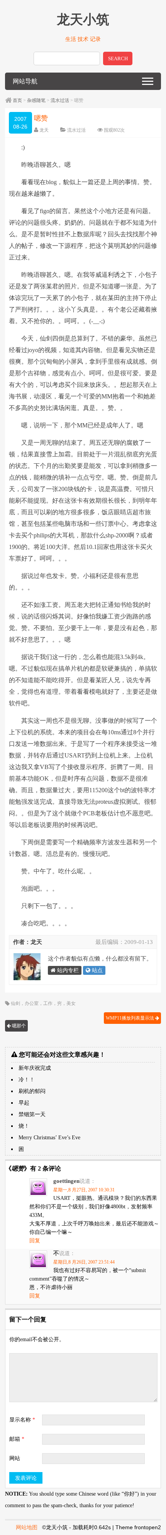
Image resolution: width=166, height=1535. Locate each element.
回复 (34, 1241)
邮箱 (16, 1439)
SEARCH (118, 58)
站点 (96, 970)
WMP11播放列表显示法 (130, 1018)
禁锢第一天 (32, 1114)
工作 (48, 1003)
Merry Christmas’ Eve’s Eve (49, 1137)
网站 (14, 1458)
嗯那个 (18, 1025)
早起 (24, 1103)
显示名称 (22, 1420)
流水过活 (60, 100)
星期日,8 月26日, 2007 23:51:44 (84, 1262)
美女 (71, 1003)
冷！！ (27, 1080)
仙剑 (15, 1003)
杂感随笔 (36, 100)
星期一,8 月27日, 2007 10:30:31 (84, 1190)
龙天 (44, 130)
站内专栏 (67, 970)
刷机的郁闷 (32, 1091)
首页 (17, 100)
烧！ (24, 1126)
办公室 (32, 1003)
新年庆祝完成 (35, 1068)
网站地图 (26, 1527)
